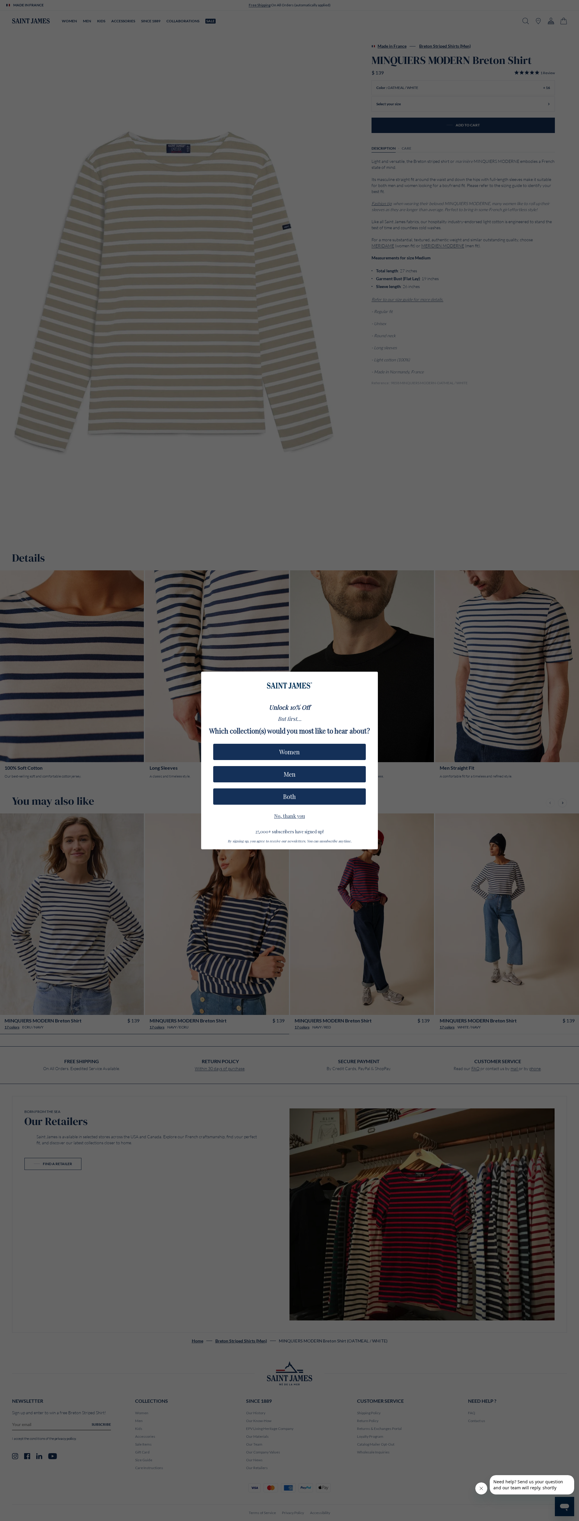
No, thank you (289, 815)
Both (289, 796)
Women (289, 752)
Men (290, 774)
